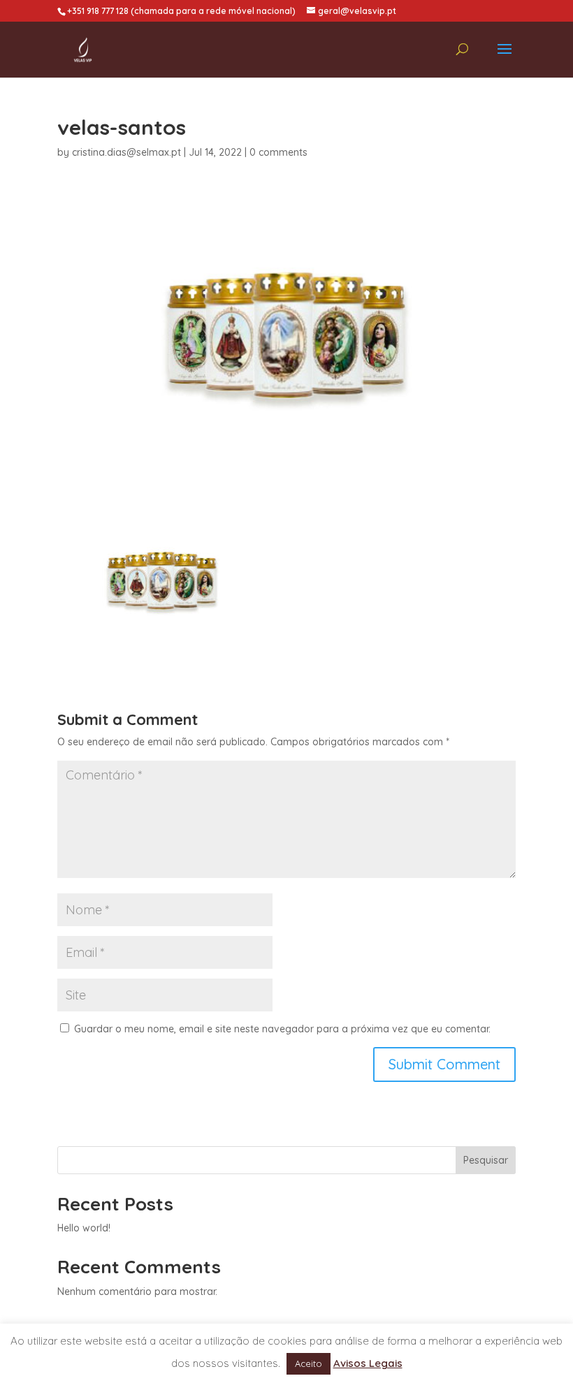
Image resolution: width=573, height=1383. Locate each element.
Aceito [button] (308, 1363)
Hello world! (83, 1228)
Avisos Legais (367, 1363)
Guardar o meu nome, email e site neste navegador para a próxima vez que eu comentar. (282, 1029)
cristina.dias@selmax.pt (126, 152)
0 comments (278, 152)
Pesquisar (485, 1160)
